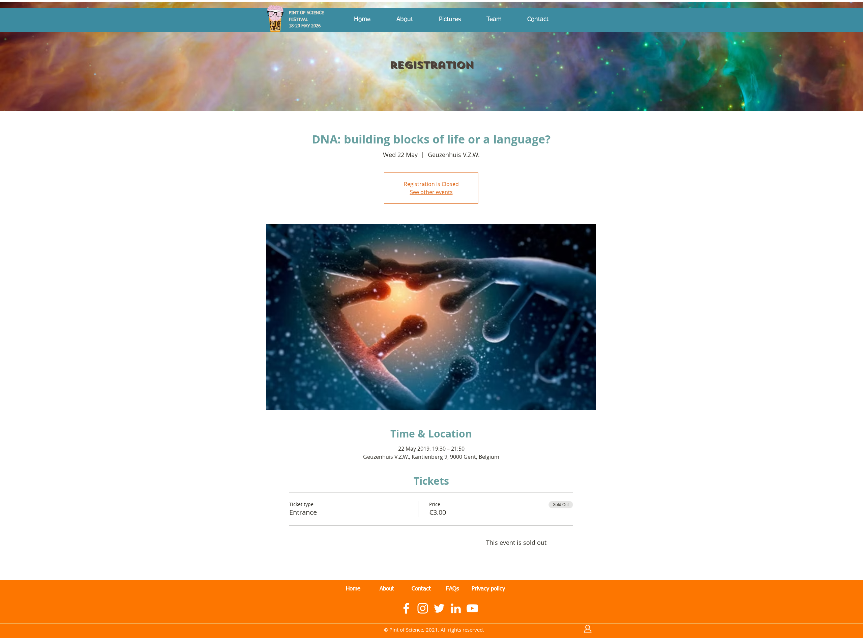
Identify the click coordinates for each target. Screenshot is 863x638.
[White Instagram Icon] (423, 608)
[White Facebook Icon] (406, 608)
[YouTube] (472, 608)
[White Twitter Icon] (439, 608)
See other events (431, 192)
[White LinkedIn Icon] (456, 608)
